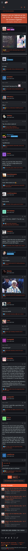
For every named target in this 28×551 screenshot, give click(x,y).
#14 (25, 308)
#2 (25, 63)
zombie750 (10, 397)
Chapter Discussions (15, 491)
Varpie (9, 153)
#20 (25, 460)
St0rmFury (10, 96)
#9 (25, 198)
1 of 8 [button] (9, 477)
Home (2, 545)
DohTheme (12, 548)
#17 (25, 364)
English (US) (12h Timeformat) (9, 542)
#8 (25, 180)
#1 (25, 33)
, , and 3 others (14, 167)
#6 (25, 140)
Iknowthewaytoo (12, 174)
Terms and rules (5, 544)
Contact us (21, 542)
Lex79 (9, 303)
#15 (25, 326)
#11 (25, 237)
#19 (25, 423)
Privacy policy (14, 544)
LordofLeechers (12, 193)
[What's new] (24, 7)
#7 (25, 159)
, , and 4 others (14, 314)
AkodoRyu (10, 358)
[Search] (3, 7)
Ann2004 (9, 77)
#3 (25, 82)
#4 (25, 102)
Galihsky (9, 115)
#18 (25, 402)
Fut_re (9, 417)
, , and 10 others (11, 224)
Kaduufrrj (10, 231)
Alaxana (9, 271)
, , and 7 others (16, 245)
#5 (25, 121)
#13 (25, 276)
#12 (25, 257)
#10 (25, 216)
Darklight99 (10, 339)
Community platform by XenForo (14, 547)
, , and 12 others (14, 204)
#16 (25, 345)
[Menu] (2, 2)
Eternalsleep (10, 210)
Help (21, 544)
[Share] (23, 34)
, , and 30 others (11, 127)
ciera (8, 320)
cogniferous (10, 454)
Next (14, 477)
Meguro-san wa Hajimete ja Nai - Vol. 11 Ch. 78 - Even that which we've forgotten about (15, 498)
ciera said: (5, 463)
